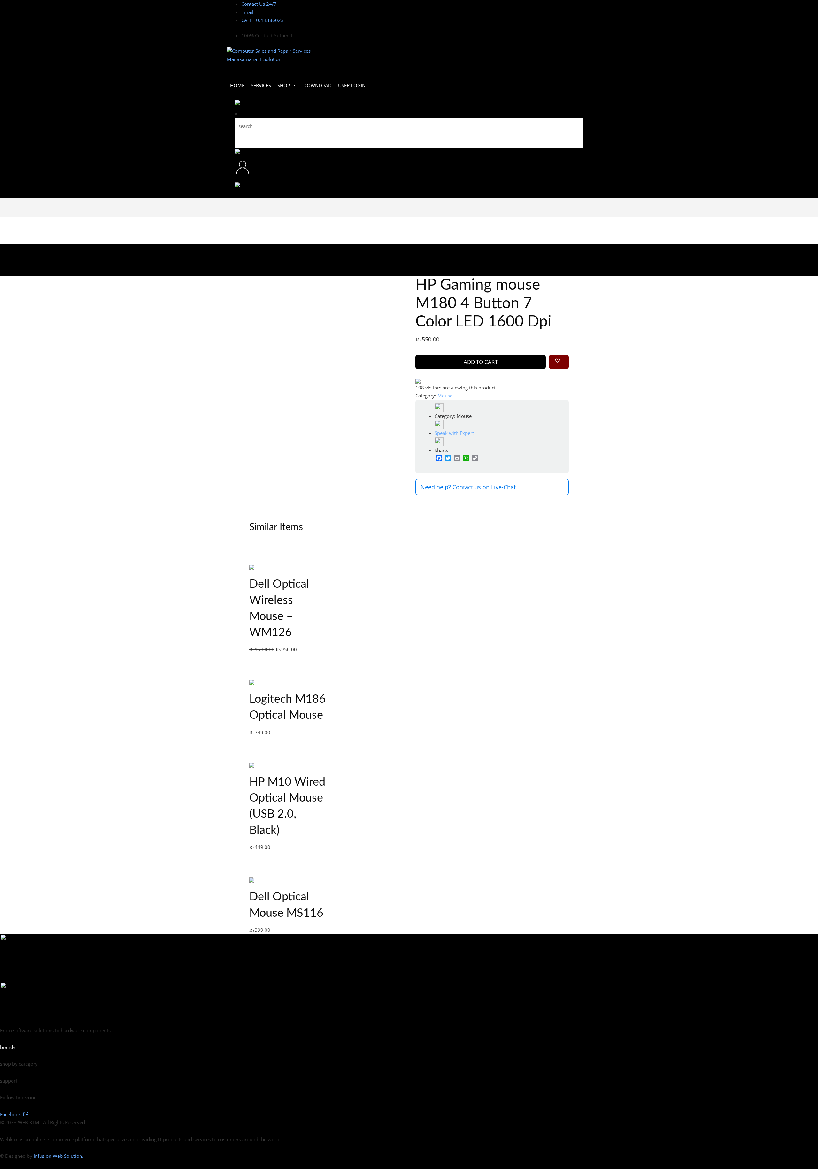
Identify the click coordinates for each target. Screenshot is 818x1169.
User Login (352, 85)
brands (7, 1047)
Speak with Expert (454, 433)
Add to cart (481, 361)
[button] (559, 362)
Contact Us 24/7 (259, 4)
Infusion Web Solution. (58, 1156)
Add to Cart (279, 568)
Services (261, 85)
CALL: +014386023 (262, 20)
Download (317, 85)
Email (247, 12)
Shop (283, 85)
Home (237, 85)
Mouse (444, 395)
